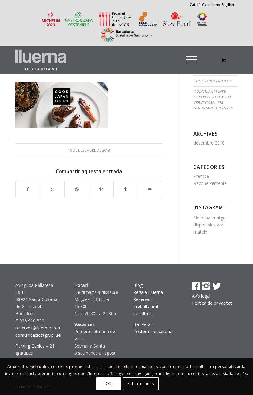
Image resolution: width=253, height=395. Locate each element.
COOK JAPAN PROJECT (212, 80)
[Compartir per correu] (150, 189)
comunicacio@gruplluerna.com (46, 335)
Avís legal (201, 296)
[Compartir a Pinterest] (101, 189)
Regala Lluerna (148, 292)
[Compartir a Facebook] (28, 189)
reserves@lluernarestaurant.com (47, 328)
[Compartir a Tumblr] (126, 189)
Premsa (201, 176)
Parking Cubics (29, 346)
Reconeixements (210, 183)
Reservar (142, 299)
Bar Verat (142, 324)
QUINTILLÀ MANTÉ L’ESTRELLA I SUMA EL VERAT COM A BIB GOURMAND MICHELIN (213, 99)
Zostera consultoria (152, 331)
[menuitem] (193, 59)
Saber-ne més (140, 383)
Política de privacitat (212, 303)
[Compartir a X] (52, 189)
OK (108, 383)
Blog (138, 285)
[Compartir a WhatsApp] (77, 189)
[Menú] (191, 59)
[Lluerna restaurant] (40, 59)
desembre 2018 (209, 143)
